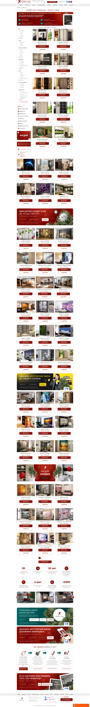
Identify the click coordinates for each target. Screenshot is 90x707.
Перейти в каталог (66, 668)
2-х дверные (22, 84)
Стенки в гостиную (23, 116)
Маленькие (22, 42)
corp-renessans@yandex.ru (66, 701)
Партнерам (62, 694)
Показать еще (45, 561)
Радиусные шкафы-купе (24, 78)
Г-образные (22, 75)
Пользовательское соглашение (50, 705)
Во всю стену (22, 91)
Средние (21, 45)
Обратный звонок (66, 699)
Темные (21, 33)
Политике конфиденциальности (25, 623)
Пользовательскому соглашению (33, 623)
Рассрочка (47, 694)
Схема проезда (51, 699)
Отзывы (66, 694)
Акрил (21, 55)
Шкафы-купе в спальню (23, 65)
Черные (21, 35)
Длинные (21, 77)
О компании (23, 694)
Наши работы (22, 128)
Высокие (21, 74)
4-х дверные (22, 87)
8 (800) (64, 697)
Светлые (21, 36)
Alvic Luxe (21, 52)
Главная (18, 7)
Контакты (71, 694)
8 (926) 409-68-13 (61, 3)
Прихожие (21, 118)
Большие (21, 43)
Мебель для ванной (23, 125)
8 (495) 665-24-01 (61, 0)
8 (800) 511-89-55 (24, 659)
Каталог (28, 694)
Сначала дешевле (47, 27)
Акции (51, 694)
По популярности (40, 27)
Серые (21, 32)
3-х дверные (22, 85)
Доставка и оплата (35, 694)
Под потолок (22, 94)
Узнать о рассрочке (52, 668)
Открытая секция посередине (23, 98)
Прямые (21, 72)
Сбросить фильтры (23, 101)
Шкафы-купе (24, 7)
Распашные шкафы (23, 108)
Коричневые (22, 30)
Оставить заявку (23, 668)
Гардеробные (22, 113)
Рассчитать (42, 46)
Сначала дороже (54, 27)
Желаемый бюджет (35, 219)
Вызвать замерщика (38, 668)
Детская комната (23, 121)
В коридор (22, 62)
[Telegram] (67, 2)
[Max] (69, 2)
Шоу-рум (41, 694)
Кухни (20, 106)
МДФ (21, 49)
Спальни (21, 123)
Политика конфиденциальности (39, 705)
